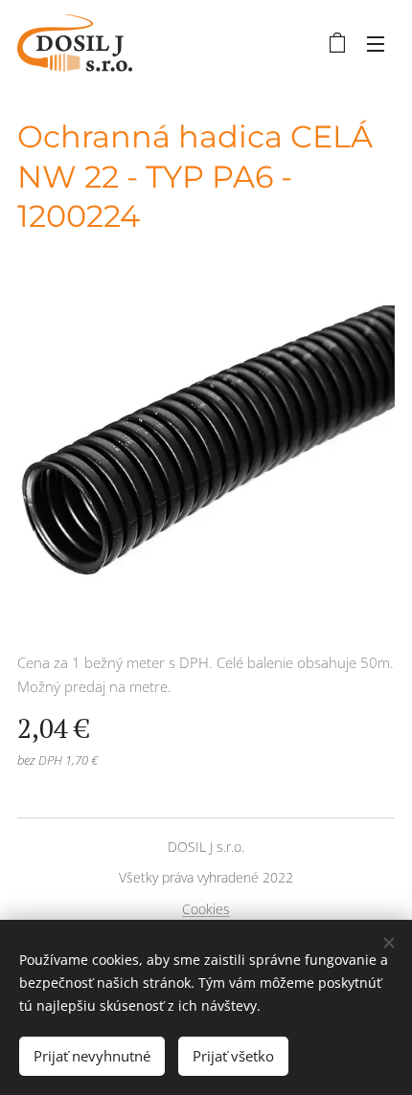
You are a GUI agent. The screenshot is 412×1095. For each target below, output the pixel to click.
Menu (375, 43)
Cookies (206, 909)
